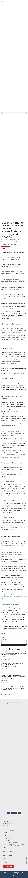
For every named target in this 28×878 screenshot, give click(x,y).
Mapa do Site (6, 832)
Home (2, 239)
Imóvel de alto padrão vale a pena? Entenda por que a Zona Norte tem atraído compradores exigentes (13, 677)
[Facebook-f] (8, 813)
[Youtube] (19, 813)
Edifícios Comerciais (8, 826)
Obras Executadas (7, 828)
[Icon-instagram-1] (12, 813)
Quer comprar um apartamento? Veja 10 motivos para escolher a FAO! (14, 596)
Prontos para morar (7, 823)
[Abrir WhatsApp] (24, 874)
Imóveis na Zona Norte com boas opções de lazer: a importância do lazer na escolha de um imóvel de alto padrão (13, 653)
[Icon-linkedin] (15, 813)
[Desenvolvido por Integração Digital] (14, 876)
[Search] (3, 645)
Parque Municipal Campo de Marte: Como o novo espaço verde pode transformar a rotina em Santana (13, 688)
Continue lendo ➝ (5, 659)
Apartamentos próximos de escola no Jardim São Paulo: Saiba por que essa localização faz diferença (12, 665)
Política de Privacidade (8, 830)
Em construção (7, 821)
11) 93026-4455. (6, 630)
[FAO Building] (6, 54)
